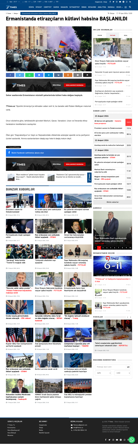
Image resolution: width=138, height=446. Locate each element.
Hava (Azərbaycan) (14, 430)
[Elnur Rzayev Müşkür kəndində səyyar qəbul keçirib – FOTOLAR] (98, 292)
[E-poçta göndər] (77, 75)
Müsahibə (92, 7)
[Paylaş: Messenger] (39, 75)
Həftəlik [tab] (112, 35)
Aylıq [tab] (125, 35)
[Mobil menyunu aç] (125, 7)
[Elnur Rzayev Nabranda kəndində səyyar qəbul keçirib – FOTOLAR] (112, 48)
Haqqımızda (98, 2)
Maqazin (64, 7)
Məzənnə (10, 435)
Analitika (102, 7)
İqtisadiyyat (74, 7)
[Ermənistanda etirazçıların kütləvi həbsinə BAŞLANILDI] (49, 48)
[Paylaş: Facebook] (10, 75)
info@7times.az (78, 427)
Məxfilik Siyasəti (44, 433)
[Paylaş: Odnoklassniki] (68, 75)
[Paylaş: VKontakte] (58, 75)
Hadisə (56, 7)
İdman (84, 7)
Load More (49, 411)
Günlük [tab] (100, 35)
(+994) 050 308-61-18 (79, 430)
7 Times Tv (11, 425)
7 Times (8, 13)
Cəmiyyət (48, 7)
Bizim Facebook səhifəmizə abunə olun (28, 153)
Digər (118, 7)
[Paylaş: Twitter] (20, 75)
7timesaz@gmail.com (80, 425)
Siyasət (39, 7)
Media (41, 430)
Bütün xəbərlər (113, 202)
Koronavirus (11, 427)
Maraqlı (111, 7)
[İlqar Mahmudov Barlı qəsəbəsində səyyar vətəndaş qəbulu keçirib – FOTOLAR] (98, 305)
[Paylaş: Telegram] (49, 75)
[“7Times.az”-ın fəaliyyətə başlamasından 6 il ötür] (112, 266)
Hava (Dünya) (12, 433)
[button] (87, 75)
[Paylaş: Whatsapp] (29, 75)
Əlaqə (105, 2)
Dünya (31, 7)
